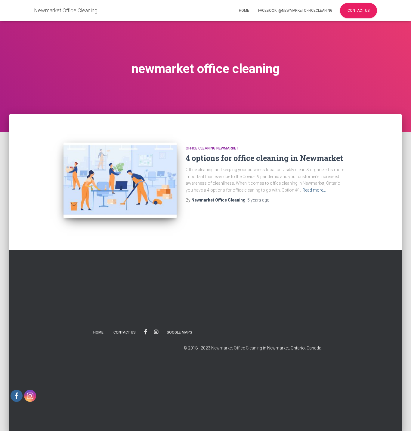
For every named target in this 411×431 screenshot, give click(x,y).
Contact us (124, 332)
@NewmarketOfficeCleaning (145, 332)
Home (244, 10)
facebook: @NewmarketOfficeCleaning (295, 10)
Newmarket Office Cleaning (236, 348)
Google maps (179, 332)
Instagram (156, 332)
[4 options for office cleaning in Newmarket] (120, 180)
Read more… (314, 190)
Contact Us (358, 10)
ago (258, 200)
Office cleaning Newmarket (212, 148)
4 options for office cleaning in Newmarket (264, 158)
